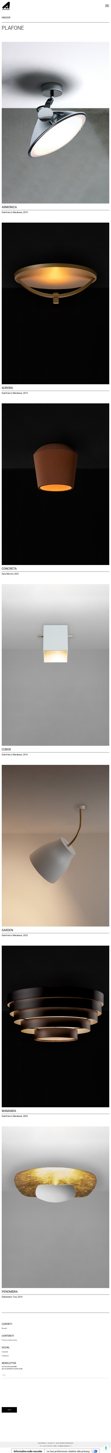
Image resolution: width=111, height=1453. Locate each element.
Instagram (5, 1356)
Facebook (5, 1352)
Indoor (6, 17)
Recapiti (4, 1328)
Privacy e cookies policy (9, 1340)
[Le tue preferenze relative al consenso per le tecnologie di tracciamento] (106, 1448)
